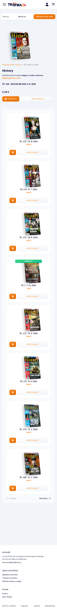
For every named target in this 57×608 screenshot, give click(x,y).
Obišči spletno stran (11, 78)
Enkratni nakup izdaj (44, 16)
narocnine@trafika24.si (11, 562)
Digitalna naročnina (10, 574)
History (19, 64)
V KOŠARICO (12, 98)
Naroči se (22, 16)
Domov (5, 593)
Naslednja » (44, 498)
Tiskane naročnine (9, 578)
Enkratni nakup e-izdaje (11, 581)
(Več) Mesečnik (8, 64)
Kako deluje (7, 597)
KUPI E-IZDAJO (37, 98)
